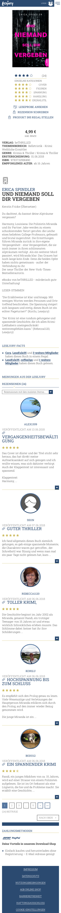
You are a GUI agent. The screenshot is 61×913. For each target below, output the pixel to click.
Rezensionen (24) (14, 384)
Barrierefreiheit (30, 896)
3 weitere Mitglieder (45, 352)
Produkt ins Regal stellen (33, 117)
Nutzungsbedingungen (31, 882)
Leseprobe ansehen (33, 107)
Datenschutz (30, 876)
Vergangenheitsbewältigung (30, 439)
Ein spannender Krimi (31, 764)
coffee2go (27, 360)
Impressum (31, 869)
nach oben (46, 817)
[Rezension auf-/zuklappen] (57, 488)
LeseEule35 (19, 352)
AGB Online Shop (30, 889)
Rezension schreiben (33, 112)
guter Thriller (24, 528)
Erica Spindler (18, 189)
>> (47, 805)
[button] (47, 3)
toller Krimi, (22, 602)
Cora (8, 352)
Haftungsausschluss (30, 902)
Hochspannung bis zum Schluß (25, 681)
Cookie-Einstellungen (30, 909)
